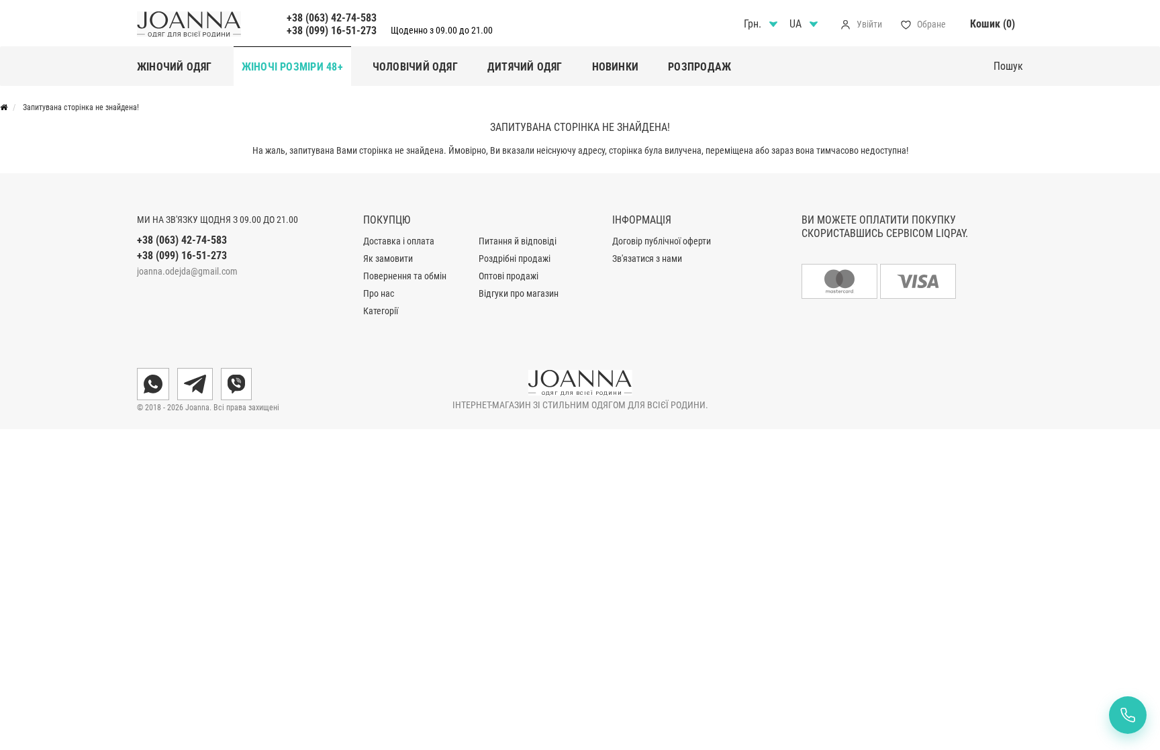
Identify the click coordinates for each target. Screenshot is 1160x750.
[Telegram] (195, 384)
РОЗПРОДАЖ (699, 66)
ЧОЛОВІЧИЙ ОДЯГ (415, 66)
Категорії (380, 311)
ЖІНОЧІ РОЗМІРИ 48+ (292, 66)
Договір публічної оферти (661, 241)
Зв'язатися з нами (647, 258)
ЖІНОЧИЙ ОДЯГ (174, 66)
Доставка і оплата (398, 241)
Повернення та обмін (404, 276)
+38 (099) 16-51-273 (332, 30)
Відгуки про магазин (519, 293)
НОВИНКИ (615, 66)
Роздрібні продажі (514, 258)
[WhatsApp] (153, 384)
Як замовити (388, 258)
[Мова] (805, 24)
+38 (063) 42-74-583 (332, 17)
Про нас (378, 293)
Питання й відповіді (518, 241)
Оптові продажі (508, 276)
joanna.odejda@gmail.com (187, 271)
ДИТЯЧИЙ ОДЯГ (525, 66)
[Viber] (236, 384)
